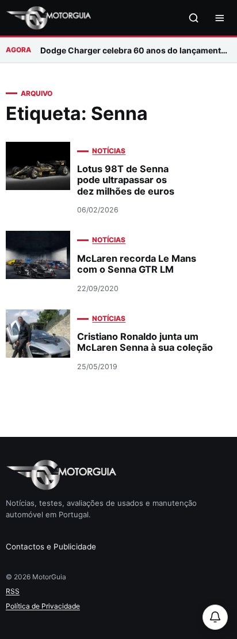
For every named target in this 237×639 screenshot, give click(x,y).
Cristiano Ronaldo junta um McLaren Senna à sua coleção (145, 342)
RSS (13, 591)
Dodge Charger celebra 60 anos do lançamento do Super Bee (135, 50)
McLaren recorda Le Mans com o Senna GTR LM (136, 264)
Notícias (108, 150)
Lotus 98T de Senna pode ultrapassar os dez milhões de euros (125, 179)
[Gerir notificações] (215, 617)
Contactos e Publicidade (51, 546)
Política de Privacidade (43, 606)
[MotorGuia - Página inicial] (48, 18)
